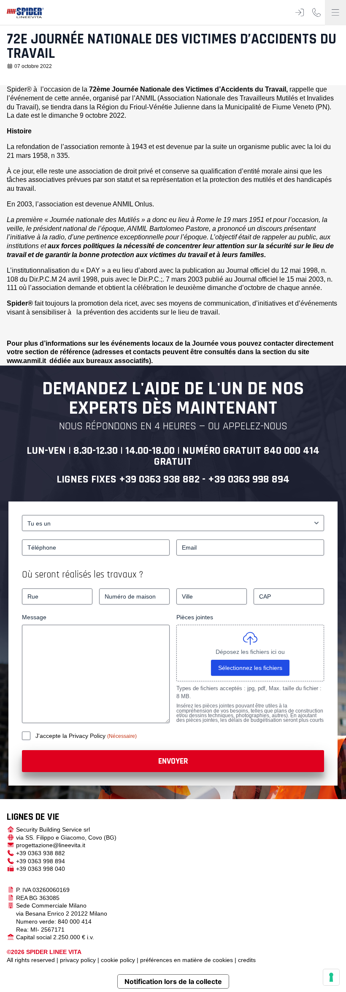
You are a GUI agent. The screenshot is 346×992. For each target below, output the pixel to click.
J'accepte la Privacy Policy (71, 735)
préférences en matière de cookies (186, 960)
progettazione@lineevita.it (50, 845)
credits (247, 960)
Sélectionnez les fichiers (250, 667)
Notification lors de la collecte (173, 981)
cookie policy (118, 960)
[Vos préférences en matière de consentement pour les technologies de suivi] (331, 977)
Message (34, 617)
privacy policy (78, 960)
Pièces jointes (194, 617)
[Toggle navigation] (335, 12)
